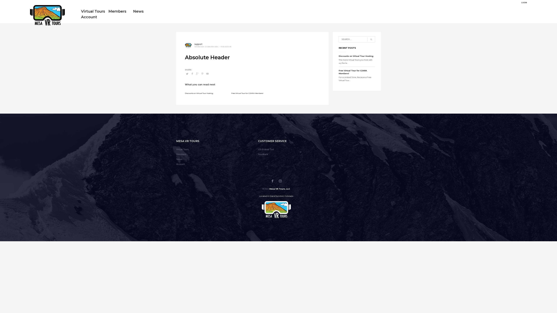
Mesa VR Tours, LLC (279, 189)
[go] (371, 39)
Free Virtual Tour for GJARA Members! (247, 93)
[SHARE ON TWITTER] (187, 74)
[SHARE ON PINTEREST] (202, 74)
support (198, 44)
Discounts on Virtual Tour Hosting (199, 93)
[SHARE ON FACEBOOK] (192, 74)
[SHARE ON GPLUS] (197, 74)
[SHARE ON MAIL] (207, 74)
